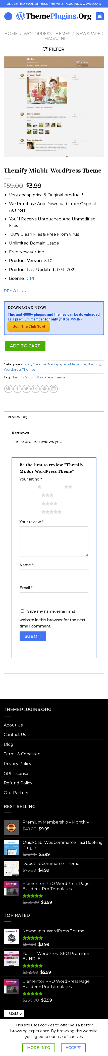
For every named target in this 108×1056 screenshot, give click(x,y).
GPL (31, 278)
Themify (93, 364)
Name (26, 565)
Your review (31, 522)
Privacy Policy (17, 763)
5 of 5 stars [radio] (31, 512)
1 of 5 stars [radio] (27, 487)
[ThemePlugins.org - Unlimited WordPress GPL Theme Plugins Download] (53, 16)
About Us (13, 725)
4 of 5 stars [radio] (31, 504)
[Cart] (100, 16)
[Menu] (8, 16)
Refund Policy (18, 783)
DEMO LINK (15, 291)
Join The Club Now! (29, 326)
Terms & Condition (22, 754)
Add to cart (25, 346)
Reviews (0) (17, 417)
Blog (27, 364)
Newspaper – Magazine (67, 364)
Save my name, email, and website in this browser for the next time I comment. (52, 619)
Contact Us (15, 734)
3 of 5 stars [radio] (31, 495)
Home (11, 33)
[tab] (54, 417)
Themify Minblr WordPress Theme (38, 377)
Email (26, 588)
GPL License (16, 773)
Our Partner (16, 792)
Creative (39, 364)
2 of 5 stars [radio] (54, 487)
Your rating (31, 479)
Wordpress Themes (47, 33)
